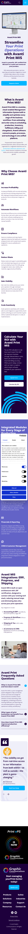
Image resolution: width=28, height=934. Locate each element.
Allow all (14, 488)
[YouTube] (15, 912)
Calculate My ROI (14, 384)
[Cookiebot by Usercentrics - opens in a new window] (19, 436)
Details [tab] (14, 440)
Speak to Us (14, 887)
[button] (8, 794)
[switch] (24, 471)
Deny (14, 497)
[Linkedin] (12, 912)
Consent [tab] (5, 440)
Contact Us (21, 906)
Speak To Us (14, 378)
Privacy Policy (14, 916)
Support (20, 902)
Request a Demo (14, 83)
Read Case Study (14, 788)
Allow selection (14, 492)
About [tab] (23, 440)
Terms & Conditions (14, 920)
